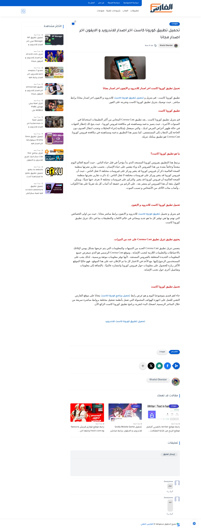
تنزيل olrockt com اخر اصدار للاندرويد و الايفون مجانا (34, 57)
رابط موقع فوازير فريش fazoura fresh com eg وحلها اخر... (87, 429)
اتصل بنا (91, 3)
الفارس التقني (147, 524)
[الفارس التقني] (161, 8)
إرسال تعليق (169, 454)
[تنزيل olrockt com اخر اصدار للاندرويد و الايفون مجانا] (54, 56)
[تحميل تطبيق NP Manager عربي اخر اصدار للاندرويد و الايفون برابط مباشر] (54, 39)
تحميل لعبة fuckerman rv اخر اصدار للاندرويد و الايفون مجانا (35, 124)
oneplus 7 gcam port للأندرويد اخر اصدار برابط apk (35, 74)
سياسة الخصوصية (131, 3)
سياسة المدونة (114, 3)
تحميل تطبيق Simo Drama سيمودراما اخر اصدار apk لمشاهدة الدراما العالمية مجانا (34, 141)
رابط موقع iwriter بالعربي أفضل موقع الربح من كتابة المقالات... (163, 429)
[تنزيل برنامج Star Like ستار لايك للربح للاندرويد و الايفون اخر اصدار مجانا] (54, 155)
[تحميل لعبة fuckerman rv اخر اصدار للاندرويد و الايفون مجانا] (54, 122)
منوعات (100, 11)
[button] (167, 365)
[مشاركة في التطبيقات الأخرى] (142, 365)
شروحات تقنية (113, 11)
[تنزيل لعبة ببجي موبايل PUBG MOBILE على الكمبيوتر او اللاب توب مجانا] (54, 105)
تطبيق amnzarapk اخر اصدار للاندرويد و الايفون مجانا (34, 90)
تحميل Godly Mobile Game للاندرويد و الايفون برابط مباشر (126, 429)
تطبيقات (134, 11)
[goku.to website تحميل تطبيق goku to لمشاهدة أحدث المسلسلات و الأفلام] (54, 171)
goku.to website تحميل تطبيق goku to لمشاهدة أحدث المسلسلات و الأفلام (34, 174)
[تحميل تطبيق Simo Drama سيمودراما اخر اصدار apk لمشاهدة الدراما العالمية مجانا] (54, 138)
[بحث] (23, 11)
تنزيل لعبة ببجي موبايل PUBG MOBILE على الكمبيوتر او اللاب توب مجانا (35, 108)
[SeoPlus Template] (178, 524)
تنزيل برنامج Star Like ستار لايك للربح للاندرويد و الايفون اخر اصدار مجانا (33, 157)
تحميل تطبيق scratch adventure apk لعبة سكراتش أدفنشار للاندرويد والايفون (34, 191)
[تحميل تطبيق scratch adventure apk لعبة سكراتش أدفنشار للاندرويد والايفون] (54, 188)
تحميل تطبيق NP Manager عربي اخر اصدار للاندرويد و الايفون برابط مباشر (34, 42)
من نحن (101, 3)
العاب (125, 11)
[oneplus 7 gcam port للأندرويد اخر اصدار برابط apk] (54, 72)
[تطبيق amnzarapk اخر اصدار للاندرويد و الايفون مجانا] (54, 89)
